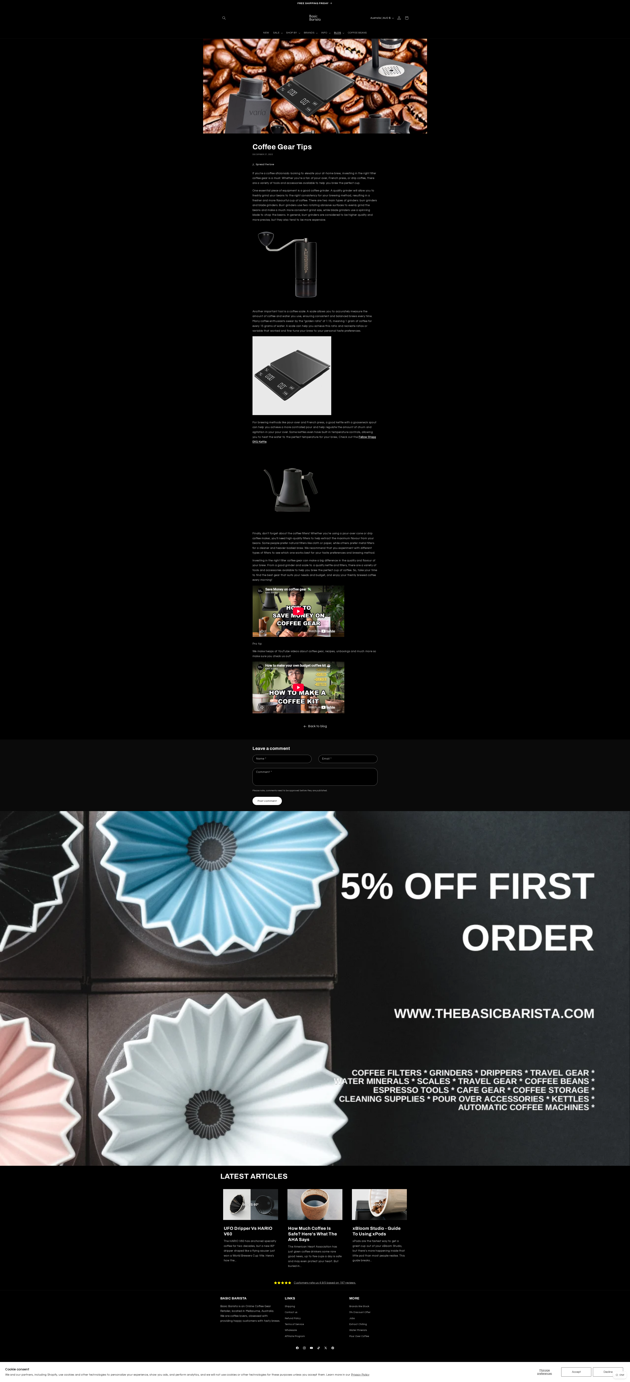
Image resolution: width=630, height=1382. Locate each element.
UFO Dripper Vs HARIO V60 (248, 1231)
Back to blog (317, 726)
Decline (608, 1372)
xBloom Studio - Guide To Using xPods (376, 1231)
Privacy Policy (360, 1374)
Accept (576, 1372)
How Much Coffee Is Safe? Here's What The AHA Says (312, 1234)
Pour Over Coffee (359, 1336)
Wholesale (291, 1330)
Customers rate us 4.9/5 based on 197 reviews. (325, 1282)
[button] (224, 18)
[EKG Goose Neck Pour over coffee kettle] (291, 525)
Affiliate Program (295, 1336)
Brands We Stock (359, 1306)
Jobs (352, 1318)
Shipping (290, 1306)
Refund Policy (293, 1318)
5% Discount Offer (360, 1312)
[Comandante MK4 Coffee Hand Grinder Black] (291, 303)
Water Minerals (358, 1330)
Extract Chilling (358, 1324)
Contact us (291, 1312)
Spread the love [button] (265, 164)
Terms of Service (294, 1324)
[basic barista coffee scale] (291, 414)
